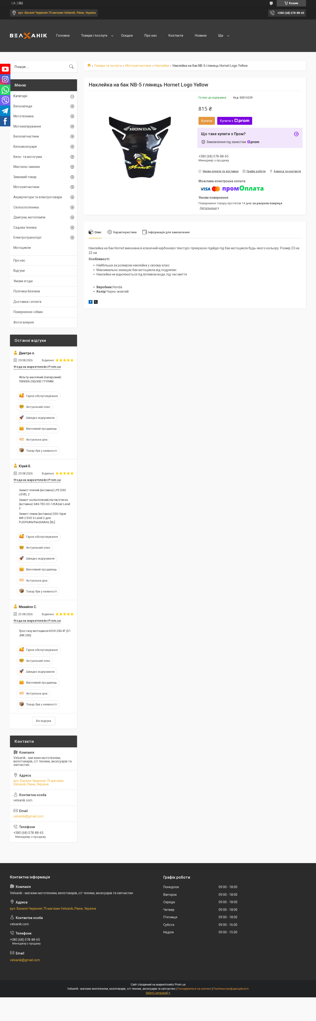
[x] (96, 302)
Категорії (20, 96)
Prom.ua (180, 984)
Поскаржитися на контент (194, 988)
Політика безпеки (26, 291)
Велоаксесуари (25, 146)
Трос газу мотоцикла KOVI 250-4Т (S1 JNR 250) (45, 633)
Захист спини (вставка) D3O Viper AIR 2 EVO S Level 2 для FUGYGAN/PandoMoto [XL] (42, 518)
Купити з (226, 121)
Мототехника (23, 116)
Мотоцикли (22, 248)
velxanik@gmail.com (28, 816)
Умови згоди (23, 281)
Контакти (175, 35)
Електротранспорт (27, 237)
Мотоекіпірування (27, 126)
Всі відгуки (43, 721)
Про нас (150, 35)
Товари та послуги (108, 65)
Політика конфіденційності (231, 988)
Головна (63, 35)
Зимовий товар (25, 177)
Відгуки (19, 270)
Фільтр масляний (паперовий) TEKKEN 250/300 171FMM (40, 379)
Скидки (127, 35)
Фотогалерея (23, 322)
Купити (206, 121)
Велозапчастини (26, 136)
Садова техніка (25, 227)
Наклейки (162, 65)
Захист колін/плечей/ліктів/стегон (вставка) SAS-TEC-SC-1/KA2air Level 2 (44, 504)
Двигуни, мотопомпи (29, 217)
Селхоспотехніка (26, 207)
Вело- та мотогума (27, 157)
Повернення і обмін (28, 312)
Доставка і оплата (27, 302)
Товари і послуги (94, 35)
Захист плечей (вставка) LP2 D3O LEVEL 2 (42, 492)
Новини (201, 35)
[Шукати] (71, 66)
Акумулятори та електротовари (37, 197)
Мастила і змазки (26, 167)
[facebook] (91, 302)
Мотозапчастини (138, 65)
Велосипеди (22, 106)
